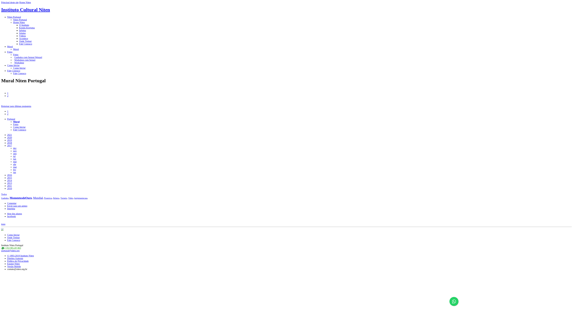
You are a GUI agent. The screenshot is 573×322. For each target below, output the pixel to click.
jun (14, 159)
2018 (9, 143)
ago (15, 153)
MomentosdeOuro (21, 197)
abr (14, 164)
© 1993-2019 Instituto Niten (20, 255)
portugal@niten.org (10, 250)
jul (14, 156)
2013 (9, 183)
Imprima (11, 208)
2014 (9, 180)
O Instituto (24, 25)
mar (15, 167)
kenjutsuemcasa (80, 198)
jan (14, 172)
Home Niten (25, 2)
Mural (10, 46)
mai (15, 161)
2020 (9, 137)
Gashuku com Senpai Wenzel (28, 57)
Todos (4, 194)
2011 (9, 186)
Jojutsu (22, 33)
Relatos (56, 198)
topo (3, 224)
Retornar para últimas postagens (16, 106)
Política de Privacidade (18, 261)
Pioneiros (48, 198)
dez (14, 148)
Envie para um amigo (17, 206)
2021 (9, 135)
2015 (9, 178)
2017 (9, 145)
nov (15, 151)
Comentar (11, 203)
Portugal (11, 119)
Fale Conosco (25, 44)
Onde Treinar (25, 41)
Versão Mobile (14, 266)
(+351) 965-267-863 (12, 248)
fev (14, 169)
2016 (9, 175)
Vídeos (22, 36)
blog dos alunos (14, 213)
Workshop (19, 62)
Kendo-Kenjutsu (27, 28)
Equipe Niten (13, 264)
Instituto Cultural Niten (25, 9)
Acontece (23, 38)
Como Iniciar (13, 65)
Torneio (63, 198)
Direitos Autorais (15, 258)
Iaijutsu (22, 30)
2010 (9, 188)
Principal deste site (10, 2)
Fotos (9, 52)
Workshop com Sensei (24, 60)
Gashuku (5, 198)
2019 (9, 140)
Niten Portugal (14, 17)
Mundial (38, 197)
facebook (11, 216)
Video (70, 198)
